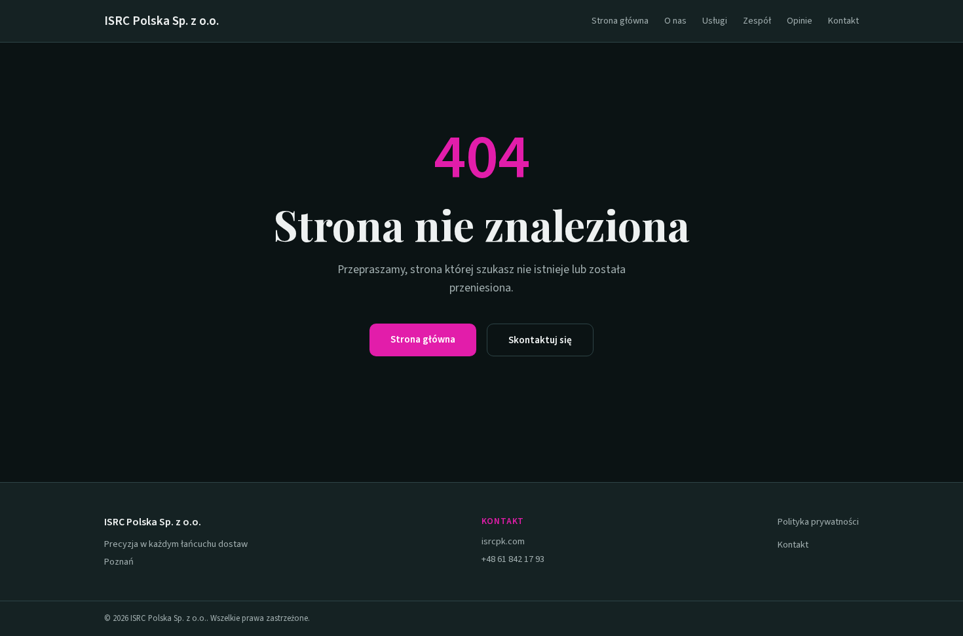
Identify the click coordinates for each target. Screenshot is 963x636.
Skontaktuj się (540, 340)
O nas (675, 21)
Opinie (799, 21)
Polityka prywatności (818, 522)
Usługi (714, 21)
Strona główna (620, 21)
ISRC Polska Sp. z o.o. (161, 21)
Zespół (757, 21)
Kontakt (843, 21)
